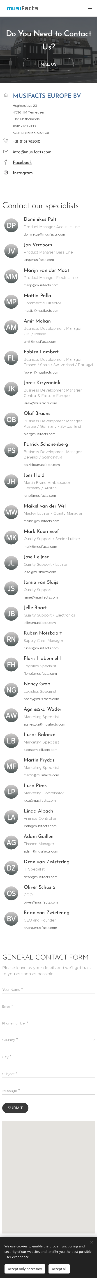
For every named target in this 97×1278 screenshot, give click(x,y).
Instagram (23, 173)
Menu (90, 8)
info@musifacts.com (32, 152)
